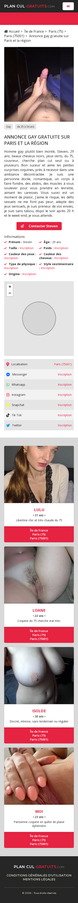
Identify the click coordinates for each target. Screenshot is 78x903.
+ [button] (10, 286)
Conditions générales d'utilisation (39, 875)
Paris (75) (56, 31)
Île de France (34, 31)
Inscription (26, 248)
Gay (8, 126)
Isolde (39, 710)
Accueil (14, 31)
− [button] (10, 293)
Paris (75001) (14, 36)
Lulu (39, 509)
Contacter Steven (42, 226)
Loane (39, 610)
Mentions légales (39, 879)
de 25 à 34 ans (25, 126)
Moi (39, 811)
